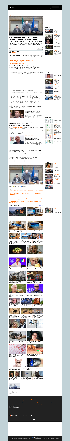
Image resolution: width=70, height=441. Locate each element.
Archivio (51, 415)
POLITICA (13, 15)
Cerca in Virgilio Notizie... (25, 415)
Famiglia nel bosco (38, 8)
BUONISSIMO (53, 438)
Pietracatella (29, 8)
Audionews (55, 7)
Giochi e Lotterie (38, 402)
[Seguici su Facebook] (34, 420)
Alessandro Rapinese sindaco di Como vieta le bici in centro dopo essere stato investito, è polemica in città (25, 196)
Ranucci (53, 8)
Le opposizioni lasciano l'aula (16, 61)
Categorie (46, 415)
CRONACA (55, 29)
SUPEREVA (57, 438)
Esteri (36, 400)
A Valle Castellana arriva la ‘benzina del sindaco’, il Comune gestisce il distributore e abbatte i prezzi (26, 191)
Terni (26, 161)
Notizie (14, 415)
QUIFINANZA (49, 438)
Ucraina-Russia (25, 404)
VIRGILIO (15, 438)
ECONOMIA (55, 124)
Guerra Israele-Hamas (53, 404)
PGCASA (30, 438)
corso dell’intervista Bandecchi (17, 127)
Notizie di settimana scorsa (14, 408)
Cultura (10, 402)
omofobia (12, 161)
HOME (10, 15)
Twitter (11, 183)
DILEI (42, 438)
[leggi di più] (42, 52)
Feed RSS (35, 415)
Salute (23, 402)
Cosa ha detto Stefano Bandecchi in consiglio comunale (21, 60)
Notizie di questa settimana (14, 407)
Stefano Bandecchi (19, 161)
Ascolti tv (43, 8)
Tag (54, 415)
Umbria (31, 161)
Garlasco (33, 8)
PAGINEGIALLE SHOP (25, 438)
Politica (23, 400)
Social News (51, 402)
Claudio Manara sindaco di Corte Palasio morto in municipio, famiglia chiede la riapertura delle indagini (25, 202)
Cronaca (10, 400)
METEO (55, 208)
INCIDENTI (55, 50)
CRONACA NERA (56, 174)
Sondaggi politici (49, 8)
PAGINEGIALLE (19, 438)
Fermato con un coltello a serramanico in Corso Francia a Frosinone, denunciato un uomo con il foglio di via (25, 199)
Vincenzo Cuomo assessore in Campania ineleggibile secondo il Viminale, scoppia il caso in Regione (26, 194)
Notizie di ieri (11, 406)
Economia (51, 400)
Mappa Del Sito (40, 415)
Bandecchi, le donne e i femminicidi (17, 63)
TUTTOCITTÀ (39, 438)
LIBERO (12, 438)
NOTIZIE (15, 7)
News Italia (59, 415)
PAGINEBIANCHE (34, 438)
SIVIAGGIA (45, 438)
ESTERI (55, 134)
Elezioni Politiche (38, 404)
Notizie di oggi (12, 404)
